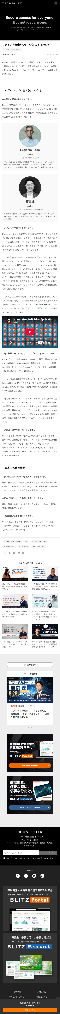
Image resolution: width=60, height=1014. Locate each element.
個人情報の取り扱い (40, 858)
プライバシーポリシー (18, 858)
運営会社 (17, 992)
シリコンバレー (23, 546)
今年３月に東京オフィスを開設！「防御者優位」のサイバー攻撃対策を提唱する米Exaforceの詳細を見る (45, 579)
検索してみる (30, 1010)
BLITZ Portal (30, 908)
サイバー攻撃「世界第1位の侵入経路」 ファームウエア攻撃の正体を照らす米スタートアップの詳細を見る (45, 637)
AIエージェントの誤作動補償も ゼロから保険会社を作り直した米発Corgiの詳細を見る (15, 579)
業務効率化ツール (9, 546)
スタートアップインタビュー (12, 50)
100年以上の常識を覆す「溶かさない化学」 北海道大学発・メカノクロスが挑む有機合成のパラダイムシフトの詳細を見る (45, 608)
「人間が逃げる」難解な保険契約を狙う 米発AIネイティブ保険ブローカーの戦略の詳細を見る (15, 608)
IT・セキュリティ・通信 (39, 541)
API (26, 541)
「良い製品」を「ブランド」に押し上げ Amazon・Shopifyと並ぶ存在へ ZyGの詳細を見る (15, 637)
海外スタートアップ (38, 546)
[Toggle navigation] (56, 3)
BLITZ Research (30, 958)
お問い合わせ (42, 992)
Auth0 (4, 62)
